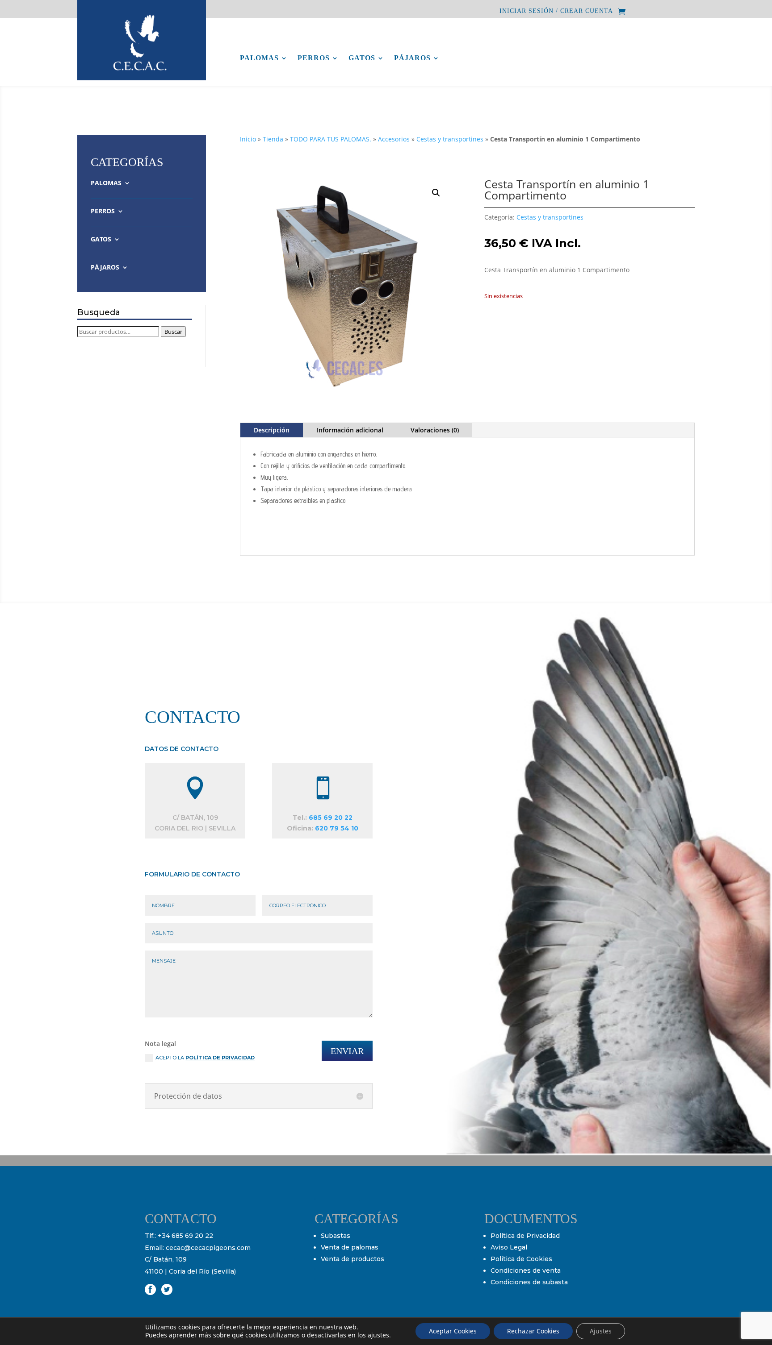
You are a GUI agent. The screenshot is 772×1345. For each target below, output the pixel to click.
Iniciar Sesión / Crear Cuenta (556, 11)
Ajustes (601, 1331)
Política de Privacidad (525, 1236)
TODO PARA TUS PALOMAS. (330, 139)
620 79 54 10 (336, 828)
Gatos (361, 58)
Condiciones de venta (526, 1270)
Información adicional (350, 430)
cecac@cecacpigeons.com (208, 1248)
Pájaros (412, 58)
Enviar (347, 1051)
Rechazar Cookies (533, 1331)
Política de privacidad (220, 1057)
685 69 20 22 (330, 818)
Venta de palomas (349, 1247)
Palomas (259, 58)
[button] (436, 193)
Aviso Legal (509, 1247)
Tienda (273, 139)
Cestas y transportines (449, 139)
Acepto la (205, 1057)
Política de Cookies (521, 1259)
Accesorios (394, 139)
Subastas (335, 1236)
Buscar (173, 332)
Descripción (272, 430)
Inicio (248, 139)
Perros (314, 58)
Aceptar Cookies (453, 1331)
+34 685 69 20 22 (185, 1236)
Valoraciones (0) (435, 430)
